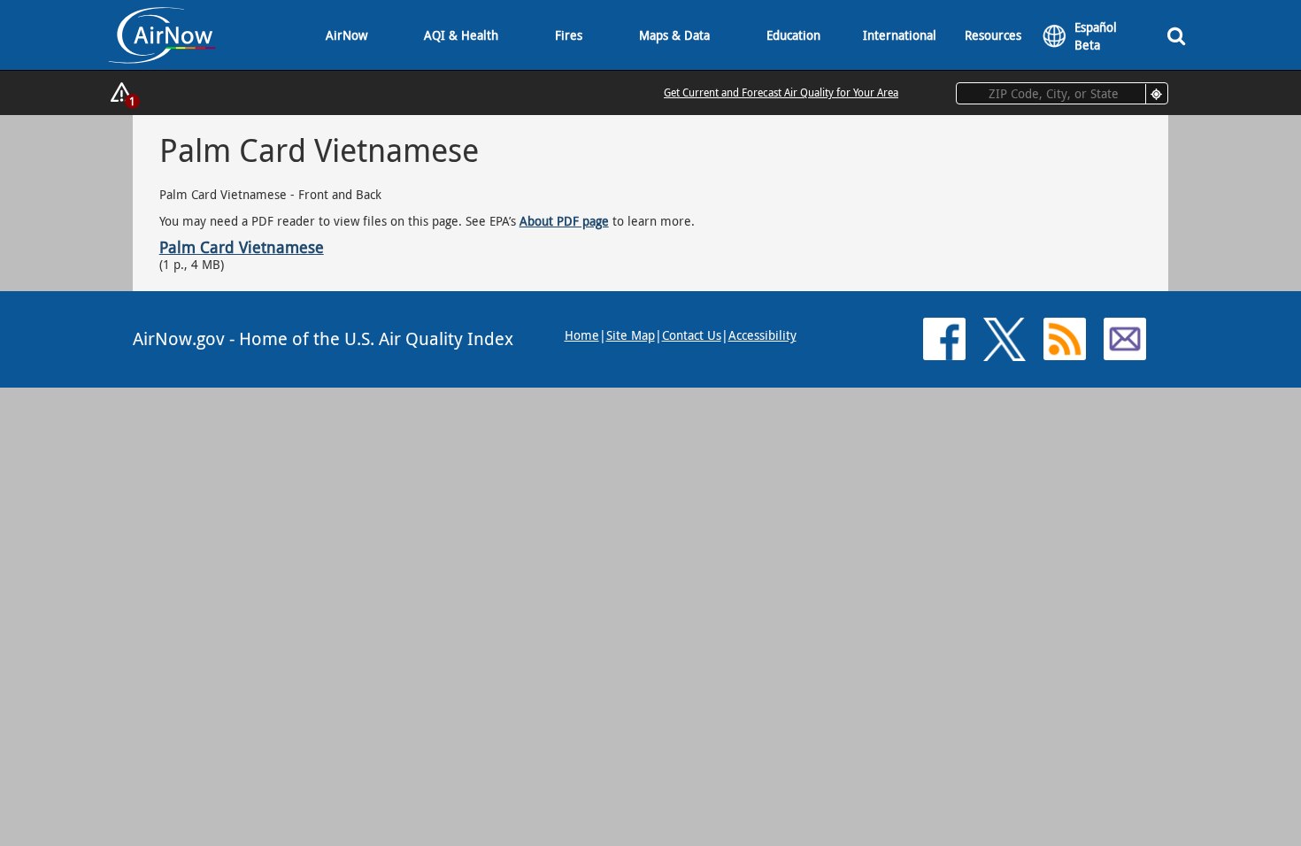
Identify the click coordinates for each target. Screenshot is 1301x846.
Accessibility (762, 335)
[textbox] (1062, 93)
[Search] (1176, 35)
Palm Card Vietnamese (241, 247)
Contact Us (691, 335)
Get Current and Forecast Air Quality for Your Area (781, 92)
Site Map (630, 335)
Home (582, 335)
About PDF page (564, 220)
